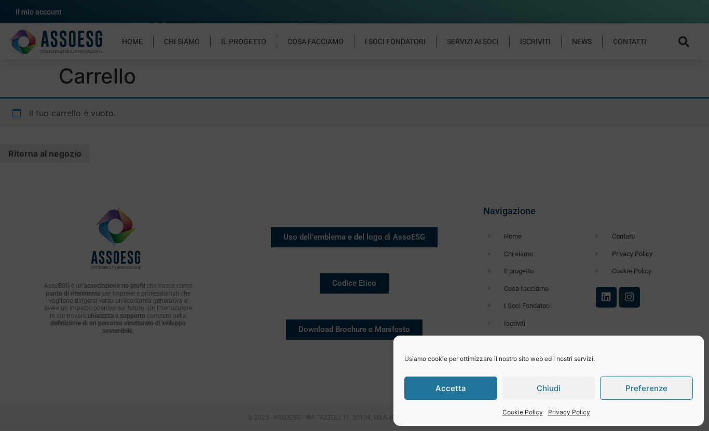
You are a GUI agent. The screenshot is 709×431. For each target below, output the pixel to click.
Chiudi (549, 388)
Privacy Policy (569, 412)
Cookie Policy (522, 412)
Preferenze (646, 388)
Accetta (450, 388)
